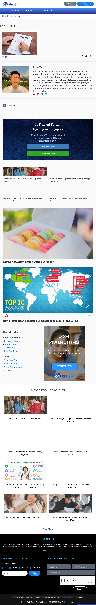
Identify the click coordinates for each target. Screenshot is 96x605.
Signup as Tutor (11, 360)
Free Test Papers (11, 351)
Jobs (38, 597)
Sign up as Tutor (48, 153)
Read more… (48, 550)
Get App (8, 370)
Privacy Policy (68, 597)
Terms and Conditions (51, 597)
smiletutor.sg (65, 88)
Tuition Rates (31, 10)
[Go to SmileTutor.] (3, 16)
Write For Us (18, 597)
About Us (48, 10)
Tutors (14, 568)
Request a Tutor (11, 341)
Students (36, 568)
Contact (29, 597)
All (6, 568)
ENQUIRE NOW (64, 366)
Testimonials (10, 348)
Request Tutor (48, 146)
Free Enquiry (13, 10)
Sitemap (79, 597)
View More (48, 529)
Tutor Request (85, 4)
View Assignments (13, 367)
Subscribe (70, 4)
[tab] (9, 105)
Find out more (10, 363)
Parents (25, 568)
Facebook (11, 105)
